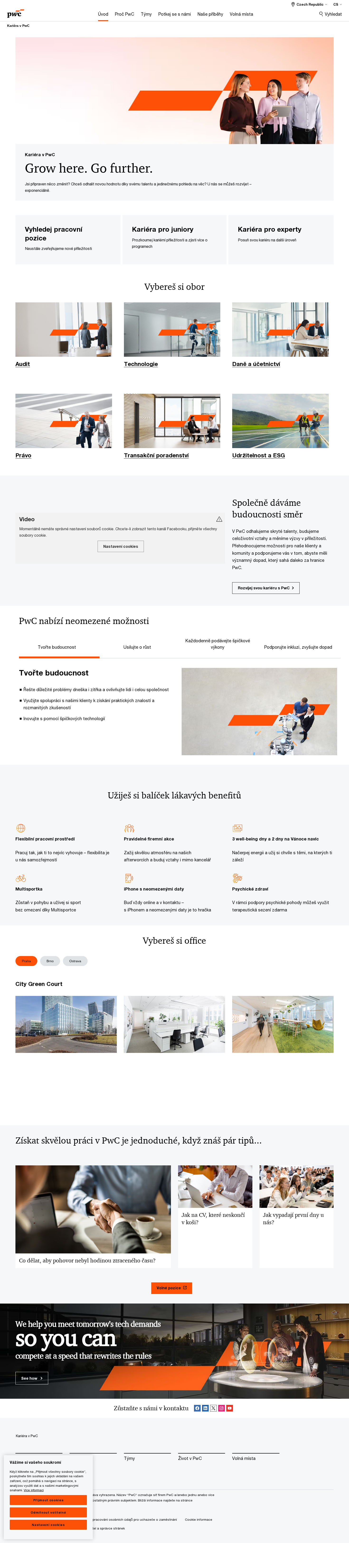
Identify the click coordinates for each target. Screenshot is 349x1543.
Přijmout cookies (48, 1500)
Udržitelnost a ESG (258, 455)
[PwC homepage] (15, 12)
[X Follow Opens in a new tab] (213, 1408)
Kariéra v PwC (18, 26)
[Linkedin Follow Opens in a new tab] (205, 1408)
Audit (22, 364)
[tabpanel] (178, 706)
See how (29, 1378)
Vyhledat (333, 14)
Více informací (34, 1490)
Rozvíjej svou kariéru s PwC (264, 588)
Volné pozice (169, 1287)
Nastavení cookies (48, 1525)
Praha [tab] (26, 961)
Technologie (141, 364)
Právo (23, 455)
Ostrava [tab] (75, 961)
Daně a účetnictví (256, 364)
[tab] (59, 646)
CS (335, 4)
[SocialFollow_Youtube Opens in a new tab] (229, 1408)
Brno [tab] (50, 961)
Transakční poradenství (156, 455)
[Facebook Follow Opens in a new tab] (197, 1408)
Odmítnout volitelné (48, 1512)
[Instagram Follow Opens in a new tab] (221, 1408)
